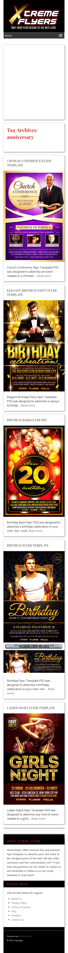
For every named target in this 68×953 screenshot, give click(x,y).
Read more (44, 276)
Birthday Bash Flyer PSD (27, 420)
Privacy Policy (19, 903)
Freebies (16, 915)
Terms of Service (21, 907)
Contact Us (17, 919)
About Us (16, 898)
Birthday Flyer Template (28, 545)
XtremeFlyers (25, 936)
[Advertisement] (34, 82)
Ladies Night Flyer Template (31, 708)
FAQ (13, 911)
